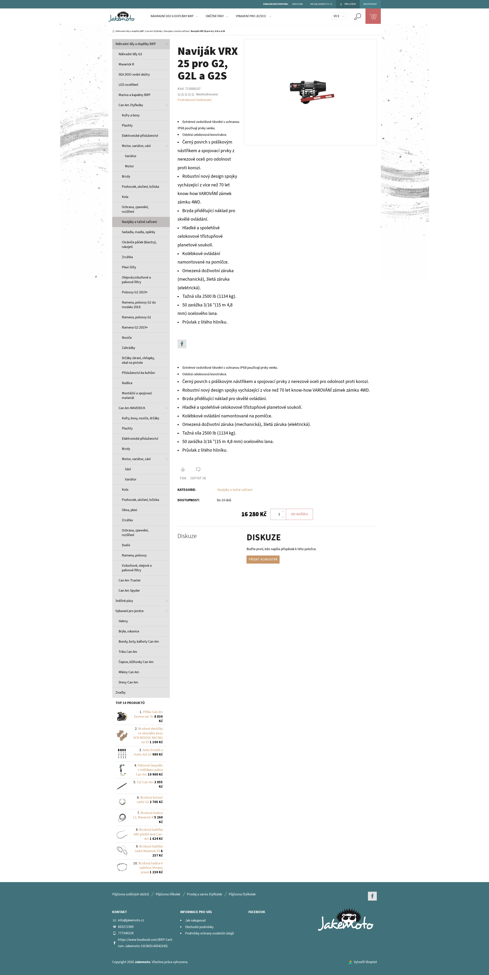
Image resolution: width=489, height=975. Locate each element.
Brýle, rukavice (129, 631)
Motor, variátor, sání (136, 145)
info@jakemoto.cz (131, 920)
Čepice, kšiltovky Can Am (136, 662)
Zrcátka (127, 257)
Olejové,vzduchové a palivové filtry (136, 279)
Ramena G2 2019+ (135, 327)
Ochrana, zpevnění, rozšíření (135, 209)
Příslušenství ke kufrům (138, 372)
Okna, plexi (129, 510)
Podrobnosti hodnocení (194, 100)
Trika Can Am (128, 651)
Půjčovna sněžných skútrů (130, 894)
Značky (120, 692)
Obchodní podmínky (199, 927)
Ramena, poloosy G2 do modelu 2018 (139, 304)
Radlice (127, 383)
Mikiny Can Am (129, 672)
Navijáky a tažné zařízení (139, 221)
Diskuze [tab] (187, 536)
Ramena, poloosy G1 (136, 317)
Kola (125, 196)
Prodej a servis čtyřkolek (204, 894)
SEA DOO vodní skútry (134, 74)
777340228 (126, 933)
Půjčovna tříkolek (168, 894)
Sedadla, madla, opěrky (138, 232)
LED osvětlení (128, 84)
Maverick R (126, 64)
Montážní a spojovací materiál (137, 395)
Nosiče (127, 337)
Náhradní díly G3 (130, 54)
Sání (128, 469)
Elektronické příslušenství (140, 135)
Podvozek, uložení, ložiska (140, 186)
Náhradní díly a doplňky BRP (135, 44)
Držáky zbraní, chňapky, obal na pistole (138, 360)
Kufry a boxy (130, 115)
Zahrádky (128, 347)
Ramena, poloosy (134, 555)
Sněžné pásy (124, 600)
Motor (129, 166)
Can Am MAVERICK (132, 408)
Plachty (127, 125)
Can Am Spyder (129, 590)
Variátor (130, 156)
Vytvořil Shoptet (365, 962)
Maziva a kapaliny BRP (134, 95)
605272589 (126, 926)
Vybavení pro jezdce (129, 611)
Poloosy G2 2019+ (135, 292)
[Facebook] (182, 343)
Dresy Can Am (128, 682)
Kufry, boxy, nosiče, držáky (140, 418)
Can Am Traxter (130, 580)
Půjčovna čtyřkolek (242, 894)
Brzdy (126, 176)
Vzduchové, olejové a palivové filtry (137, 568)
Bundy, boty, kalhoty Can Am (139, 641)
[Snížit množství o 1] (283, 517)
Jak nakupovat (195, 920)
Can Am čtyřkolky (131, 105)
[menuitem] (174, 16)
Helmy (123, 621)
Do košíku (299, 514)
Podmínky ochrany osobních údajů (209, 933)
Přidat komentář (263, 559)
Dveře (126, 545)
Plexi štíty (129, 267)
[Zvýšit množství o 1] (283, 511)
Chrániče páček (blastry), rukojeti (139, 244)
